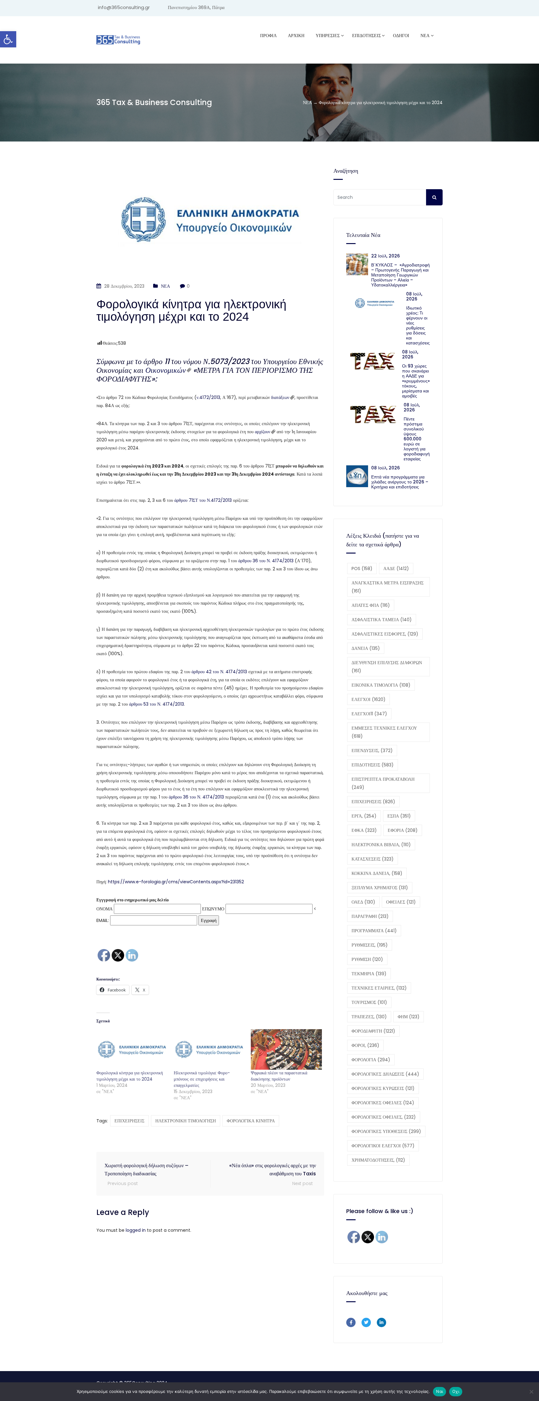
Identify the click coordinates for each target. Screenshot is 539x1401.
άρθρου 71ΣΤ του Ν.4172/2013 (203, 500)
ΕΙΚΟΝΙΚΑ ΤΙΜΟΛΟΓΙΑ (381, 685)
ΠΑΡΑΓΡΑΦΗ (370, 916)
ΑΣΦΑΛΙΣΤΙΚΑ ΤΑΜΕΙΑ (382, 620)
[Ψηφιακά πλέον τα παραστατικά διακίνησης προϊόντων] (286, 1049)
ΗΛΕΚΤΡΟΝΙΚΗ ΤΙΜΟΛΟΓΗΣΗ (185, 1121)
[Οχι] (531, 1392)
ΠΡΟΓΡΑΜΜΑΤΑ (374, 931)
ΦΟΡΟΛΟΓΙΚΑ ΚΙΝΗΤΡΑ (251, 1121)
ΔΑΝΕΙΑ (366, 648)
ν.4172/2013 (208, 397)
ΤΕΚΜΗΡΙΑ (369, 974)
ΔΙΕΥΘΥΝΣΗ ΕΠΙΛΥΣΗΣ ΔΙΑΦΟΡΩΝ (387, 667)
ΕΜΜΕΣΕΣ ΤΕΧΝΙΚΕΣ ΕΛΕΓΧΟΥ (384, 732)
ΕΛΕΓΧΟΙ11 (369, 714)
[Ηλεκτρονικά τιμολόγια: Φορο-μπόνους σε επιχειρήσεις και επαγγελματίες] (209, 1049)
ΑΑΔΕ (396, 568)
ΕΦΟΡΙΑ (403, 830)
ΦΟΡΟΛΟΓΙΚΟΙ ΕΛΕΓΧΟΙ (383, 1146)
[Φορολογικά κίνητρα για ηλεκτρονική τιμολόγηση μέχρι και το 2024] (132, 1049)
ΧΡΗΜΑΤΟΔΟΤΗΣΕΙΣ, (378, 1160)
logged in (136, 1230)
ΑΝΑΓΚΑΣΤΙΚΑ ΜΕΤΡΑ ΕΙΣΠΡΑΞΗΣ (388, 587)
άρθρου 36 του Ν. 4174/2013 (266, 561)
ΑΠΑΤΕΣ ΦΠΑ (371, 605)
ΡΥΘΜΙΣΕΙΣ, (370, 945)
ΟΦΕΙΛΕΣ (401, 902)
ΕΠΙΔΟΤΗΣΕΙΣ (373, 765)
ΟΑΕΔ (363, 902)
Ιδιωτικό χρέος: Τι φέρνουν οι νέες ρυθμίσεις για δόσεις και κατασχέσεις (418, 325)
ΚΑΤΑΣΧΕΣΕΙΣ (373, 859)
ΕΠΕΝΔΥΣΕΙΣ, (372, 750)
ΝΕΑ (425, 35)
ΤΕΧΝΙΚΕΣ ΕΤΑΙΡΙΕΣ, (379, 988)
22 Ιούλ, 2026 (385, 256)
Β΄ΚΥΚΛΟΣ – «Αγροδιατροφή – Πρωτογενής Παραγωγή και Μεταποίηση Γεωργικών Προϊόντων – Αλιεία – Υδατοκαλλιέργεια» (400, 275)
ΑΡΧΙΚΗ (296, 35)
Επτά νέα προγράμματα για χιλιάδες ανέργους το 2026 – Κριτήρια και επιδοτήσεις (399, 482)
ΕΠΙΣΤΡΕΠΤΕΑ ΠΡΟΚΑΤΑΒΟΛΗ (383, 783)
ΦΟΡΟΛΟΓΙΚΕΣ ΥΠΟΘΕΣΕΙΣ (386, 1131)
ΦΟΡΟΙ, (365, 1045)
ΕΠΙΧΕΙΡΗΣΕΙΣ (129, 1121)
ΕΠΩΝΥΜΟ (213, 909)
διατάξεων (280, 397)
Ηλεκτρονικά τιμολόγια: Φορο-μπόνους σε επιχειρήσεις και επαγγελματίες (202, 1079)
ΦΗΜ (409, 1017)
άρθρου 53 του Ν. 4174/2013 (156, 704)
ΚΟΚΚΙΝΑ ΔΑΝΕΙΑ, (377, 873)
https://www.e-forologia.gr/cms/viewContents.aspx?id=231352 (176, 882)
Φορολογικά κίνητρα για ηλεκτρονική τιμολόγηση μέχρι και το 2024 (129, 1076)
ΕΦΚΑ (364, 830)
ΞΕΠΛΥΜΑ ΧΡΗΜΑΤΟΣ (380, 888)
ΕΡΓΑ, (364, 816)
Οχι (455, 1391)
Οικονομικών (165, 370)
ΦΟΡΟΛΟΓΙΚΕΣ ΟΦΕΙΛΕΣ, (384, 1117)
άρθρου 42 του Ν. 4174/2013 (219, 672)
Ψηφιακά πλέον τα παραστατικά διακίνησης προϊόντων (279, 1076)
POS (362, 568)
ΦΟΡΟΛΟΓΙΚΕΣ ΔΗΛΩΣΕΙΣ (385, 1074)
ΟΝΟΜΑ (104, 909)
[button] (8, 39)
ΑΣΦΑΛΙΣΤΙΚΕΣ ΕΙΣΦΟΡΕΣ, (385, 634)
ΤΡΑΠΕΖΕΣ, (369, 1017)
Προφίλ (268, 35)
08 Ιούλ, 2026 (414, 296)
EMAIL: (103, 920)
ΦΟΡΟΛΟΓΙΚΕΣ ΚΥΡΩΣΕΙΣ (383, 1088)
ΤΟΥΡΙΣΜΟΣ (369, 1002)
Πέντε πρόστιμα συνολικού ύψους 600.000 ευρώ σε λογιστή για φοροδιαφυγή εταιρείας (417, 439)
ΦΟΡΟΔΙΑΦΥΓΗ (373, 1031)
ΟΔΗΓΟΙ (401, 35)
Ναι (439, 1391)
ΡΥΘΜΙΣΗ (367, 959)
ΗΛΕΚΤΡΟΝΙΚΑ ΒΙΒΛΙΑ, (381, 845)
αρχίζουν (262, 432)
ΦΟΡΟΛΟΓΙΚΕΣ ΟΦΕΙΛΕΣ (383, 1103)
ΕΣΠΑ (399, 816)
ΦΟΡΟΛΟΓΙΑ (371, 1060)
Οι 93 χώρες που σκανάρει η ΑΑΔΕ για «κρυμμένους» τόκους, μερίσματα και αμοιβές (416, 381)
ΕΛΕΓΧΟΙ (369, 699)
